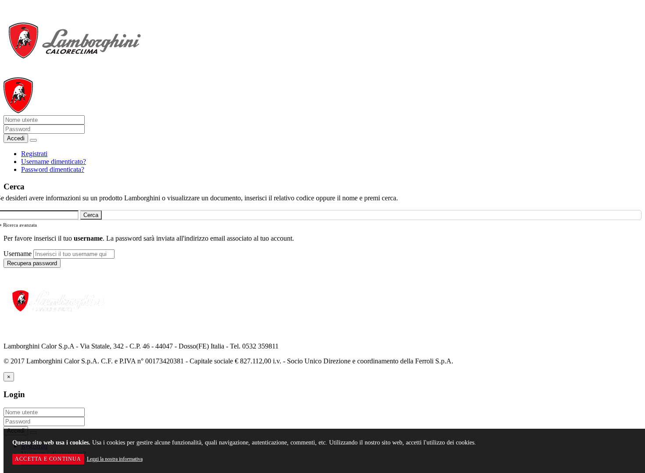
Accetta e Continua (48, 459)
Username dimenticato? (53, 161)
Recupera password (32, 263)
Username (18, 253)
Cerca (90, 215)
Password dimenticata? (52, 169)
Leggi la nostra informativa (115, 459)
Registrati (34, 153)
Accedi (16, 138)
